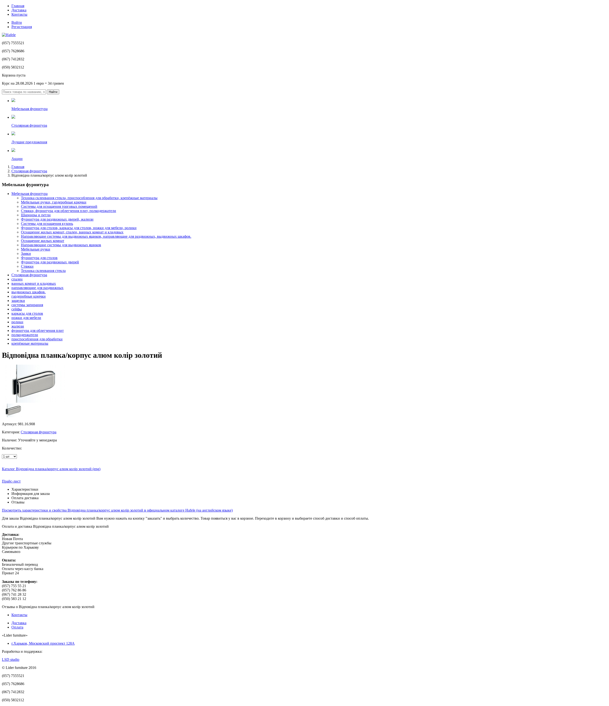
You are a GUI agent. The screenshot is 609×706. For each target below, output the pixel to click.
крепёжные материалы (29, 343)
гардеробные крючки (28, 296)
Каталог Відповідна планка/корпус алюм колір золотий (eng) (51, 469)
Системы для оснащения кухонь (47, 224)
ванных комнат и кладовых (33, 283)
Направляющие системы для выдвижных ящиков (61, 245)
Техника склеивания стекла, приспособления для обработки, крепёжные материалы (89, 198)
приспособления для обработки (37, 339)
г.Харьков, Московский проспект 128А (43, 643)
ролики (17, 322)
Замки (26, 253)
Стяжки (27, 266)
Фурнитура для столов (39, 258)
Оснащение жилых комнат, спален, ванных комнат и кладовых (72, 232)
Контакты (19, 14)
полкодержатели (24, 335)
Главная (17, 6)
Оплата (17, 627)
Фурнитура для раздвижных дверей (50, 262)
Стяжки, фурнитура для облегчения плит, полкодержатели (68, 211)
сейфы (16, 309)
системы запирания (27, 305)
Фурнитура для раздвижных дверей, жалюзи (57, 219)
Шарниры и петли (36, 215)
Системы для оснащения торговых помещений (59, 206)
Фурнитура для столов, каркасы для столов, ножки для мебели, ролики (79, 228)
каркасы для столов (27, 313)
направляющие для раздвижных (37, 288)
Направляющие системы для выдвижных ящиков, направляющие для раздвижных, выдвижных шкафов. (106, 236)
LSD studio (10, 660)
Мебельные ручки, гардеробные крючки (53, 202)
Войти (16, 22)
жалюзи (17, 326)
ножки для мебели (26, 318)
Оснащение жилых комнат (42, 241)
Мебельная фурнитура (29, 194)
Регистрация (21, 27)
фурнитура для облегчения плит (37, 331)
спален (17, 279)
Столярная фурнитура (29, 171)
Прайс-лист (11, 481)
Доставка (18, 10)
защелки (18, 301)
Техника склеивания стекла (43, 271)
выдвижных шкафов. (28, 292)
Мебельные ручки (35, 249)
